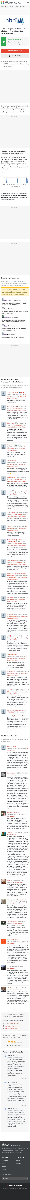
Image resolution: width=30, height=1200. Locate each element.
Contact (4, 1169)
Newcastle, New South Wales (16, 410)
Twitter (18, 1160)
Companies (10, 6)
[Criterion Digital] (15, 1185)
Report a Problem (16, 50)
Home (2, 6)
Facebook (19, 1163)
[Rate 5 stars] (21, 1041)
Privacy (4, 1166)
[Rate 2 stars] (12, 1041)
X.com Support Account (12, 1023)
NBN (16, 6)
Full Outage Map (16, 56)
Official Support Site (11, 1028)
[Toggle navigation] (27, 2)
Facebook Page (10, 1026)
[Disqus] (15, 317)
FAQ (3, 1163)
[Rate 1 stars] (8, 1041)
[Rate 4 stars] (18, 1041)
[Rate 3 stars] (15, 1041)
